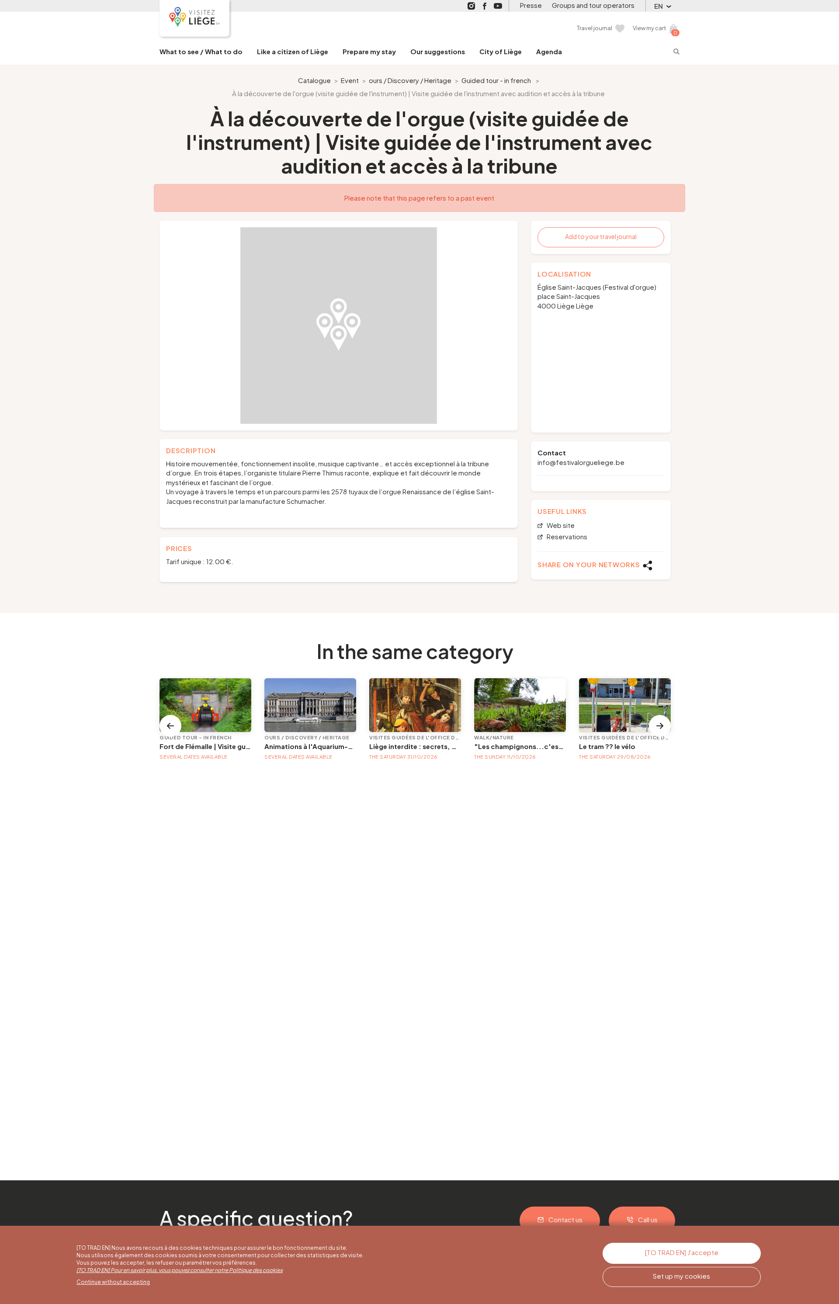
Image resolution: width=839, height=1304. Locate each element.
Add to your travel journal (601, 236)
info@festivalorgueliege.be (580, 462)
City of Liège (500, 51)
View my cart (649, 27)
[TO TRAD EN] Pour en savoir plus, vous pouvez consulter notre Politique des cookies (179, 1270)
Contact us (565, 1219)
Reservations (566, 537)
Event (350, 80)
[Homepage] (194, 18)
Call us (648, 1219)
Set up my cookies (681, 1276)
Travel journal (594, 27)
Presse (531, 5)
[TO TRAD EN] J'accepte (681, 1252)
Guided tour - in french (496, 80)
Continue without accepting (113, 1282)
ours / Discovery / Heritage (410, 80)
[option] (338, 325)
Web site (560, 525)
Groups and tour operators (593, 5)
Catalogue (314, 80)
